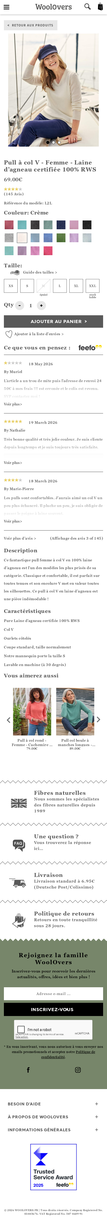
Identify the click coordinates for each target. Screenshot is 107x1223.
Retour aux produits (32, 25)
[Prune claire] (35, 250)
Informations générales (39, 1130)
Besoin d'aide (24, 1104)
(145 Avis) (14, 194)
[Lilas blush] (74, 237)
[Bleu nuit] (61, 224)
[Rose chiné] (74, 224)
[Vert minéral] (48, 224)
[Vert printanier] (61, 237)
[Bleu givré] (35, 237)
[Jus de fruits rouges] (48, 250)
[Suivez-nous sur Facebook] (29, 1070)
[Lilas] (22, 250)
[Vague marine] (22, 224)
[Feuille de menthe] (9, 250)
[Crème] (22, 237)
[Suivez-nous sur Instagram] (78, 1070)
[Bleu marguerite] (48, 237)
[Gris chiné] (9, 237)
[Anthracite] (35, 224)
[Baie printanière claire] (9, 224)
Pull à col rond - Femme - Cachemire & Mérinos (32, 744)
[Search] (87, 7)
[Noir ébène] (87, 224)
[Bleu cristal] (87, 237)
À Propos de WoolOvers (38, 1117)
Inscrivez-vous (52, 1009)
